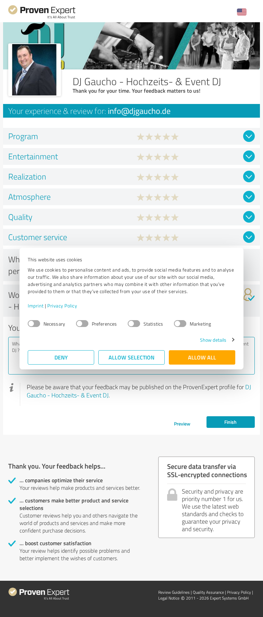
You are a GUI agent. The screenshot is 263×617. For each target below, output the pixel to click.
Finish (230, 422)
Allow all (202, 357)
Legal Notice (168, 598)
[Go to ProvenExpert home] (41, 17)
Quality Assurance (208, 592)
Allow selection (131, 357)
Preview (182, 423)
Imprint (36, 305)
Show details (213, 340)
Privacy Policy (62, 305)
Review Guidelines (174, 592)
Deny (61, 357)
